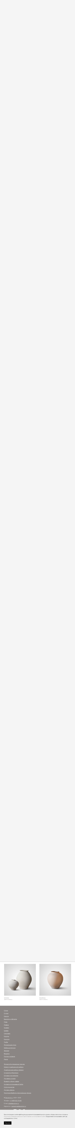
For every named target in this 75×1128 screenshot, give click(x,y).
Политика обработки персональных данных (17, 1093)
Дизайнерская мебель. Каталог (14, 1070)
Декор (6, 1059)
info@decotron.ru (13, 1103)
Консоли (6, 1039)
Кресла (6, 1016)
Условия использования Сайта (13, 1084)
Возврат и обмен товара (11, 1081)
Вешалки (7, 1053)
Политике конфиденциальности (14, 1116)
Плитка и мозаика (9, 1056)
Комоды (6, 1036)
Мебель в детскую (10, 1048)
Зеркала (6, 1050)
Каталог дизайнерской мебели (13, 1067)
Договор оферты (9, 1090)
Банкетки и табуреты (10, 1019)
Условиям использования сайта (35, 1116)
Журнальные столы (10, 1045)
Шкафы (6, 1030)
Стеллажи (7, 1033)
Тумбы (6, 1042)
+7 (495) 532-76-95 (15, 1100)
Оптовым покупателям (11, 1075)
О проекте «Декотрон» (11, 1073)
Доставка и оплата (9, 1078)
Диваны (6, 1025)
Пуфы (5, 1022)
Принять (7, 1123)
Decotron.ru (9, 1097)
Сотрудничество (9, 1087)
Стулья (6, 1013)
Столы (6, 1010)
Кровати (6, 1027)
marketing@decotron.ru (18, 1106)
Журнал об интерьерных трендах (14, 1064)
